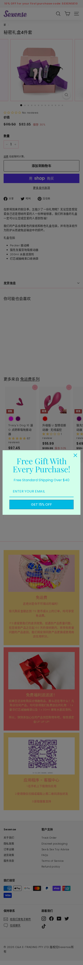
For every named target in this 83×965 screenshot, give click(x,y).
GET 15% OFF (41, 504)
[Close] (75, 455)
